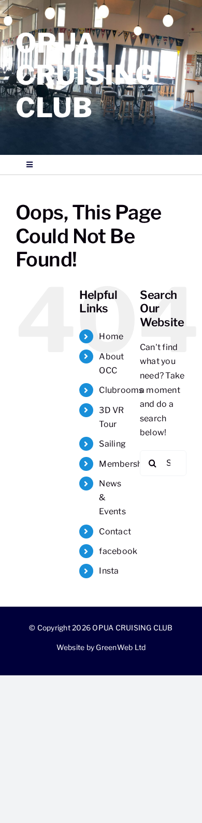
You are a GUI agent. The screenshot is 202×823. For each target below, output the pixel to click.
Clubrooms (121, 390)
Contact (115, 531)
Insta (109, 571)
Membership (124, 464)
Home (111, 336)
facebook (118, 551)
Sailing (112, 444)
